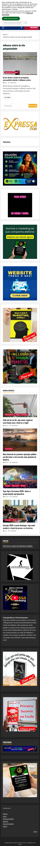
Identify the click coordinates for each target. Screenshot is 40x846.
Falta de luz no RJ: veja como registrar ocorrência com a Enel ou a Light (18, 421)
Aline (5, 83)
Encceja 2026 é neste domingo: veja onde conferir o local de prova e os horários (19, 527)
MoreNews (30, 842)
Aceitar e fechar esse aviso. (11, 18)
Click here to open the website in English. (18, 546)
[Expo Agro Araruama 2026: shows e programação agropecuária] (20, 476)
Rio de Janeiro (9, 414)
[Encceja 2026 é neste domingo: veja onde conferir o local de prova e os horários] (20, 511)
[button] (3, 28)
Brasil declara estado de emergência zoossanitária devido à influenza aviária (20, 63)
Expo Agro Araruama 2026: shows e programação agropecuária (17, 492)
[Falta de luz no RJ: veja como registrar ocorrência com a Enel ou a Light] (20, 405)
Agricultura (8, 72)
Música (23, 486)
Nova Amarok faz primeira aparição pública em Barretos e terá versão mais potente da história (19, 457)
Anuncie (5, 816)
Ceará (17, 414)
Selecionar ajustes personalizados (13, 23)
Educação (8, 520)
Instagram (34, 27)
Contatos (5, 826)
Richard (6, 425)
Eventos (7, 486)
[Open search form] (21, 27)
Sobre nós (5, 813)
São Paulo (24, 414)
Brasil (16, 72)
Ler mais (8, 97)
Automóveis (8, 449)
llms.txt (35, 831)
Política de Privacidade (8, 818)
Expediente (5, 821)
